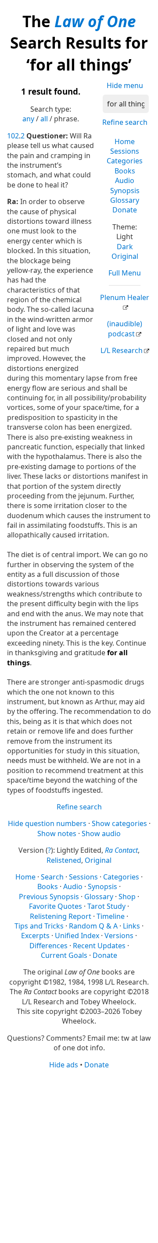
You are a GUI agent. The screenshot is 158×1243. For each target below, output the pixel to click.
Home (125, 141)
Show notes (56, 833)
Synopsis (125, 190)
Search (52, 877)
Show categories (119, 823)
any (28, 119)
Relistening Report (60, 916)
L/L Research (122, 350)
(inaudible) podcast (124, 328)
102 (13, 136)
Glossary (124, 200)
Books (125, 171)
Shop (127, 896)
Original (124, 256)
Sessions (124, 151)
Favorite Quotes (55, 906)
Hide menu (125, 85)
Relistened (64, 860)
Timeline (111, 916)
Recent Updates (99, 945)
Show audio (101, 833)
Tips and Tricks (39, 926)
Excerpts (35, 935)
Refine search (124, 122)
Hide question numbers (47, 823)
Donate (124, 210)
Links (131, 926)
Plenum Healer (124, 297)
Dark (125, 246)
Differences (48, 945)
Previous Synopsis (49, 896)
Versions (118, 935)
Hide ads (63, 1065)
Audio (124, 180)
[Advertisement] (79, 1155)
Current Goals (64, 955)
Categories (125, 161)
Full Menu (124, 273)
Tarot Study (106, 906)
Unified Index (77, 935)
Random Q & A (93, 926)
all (44, 119)
